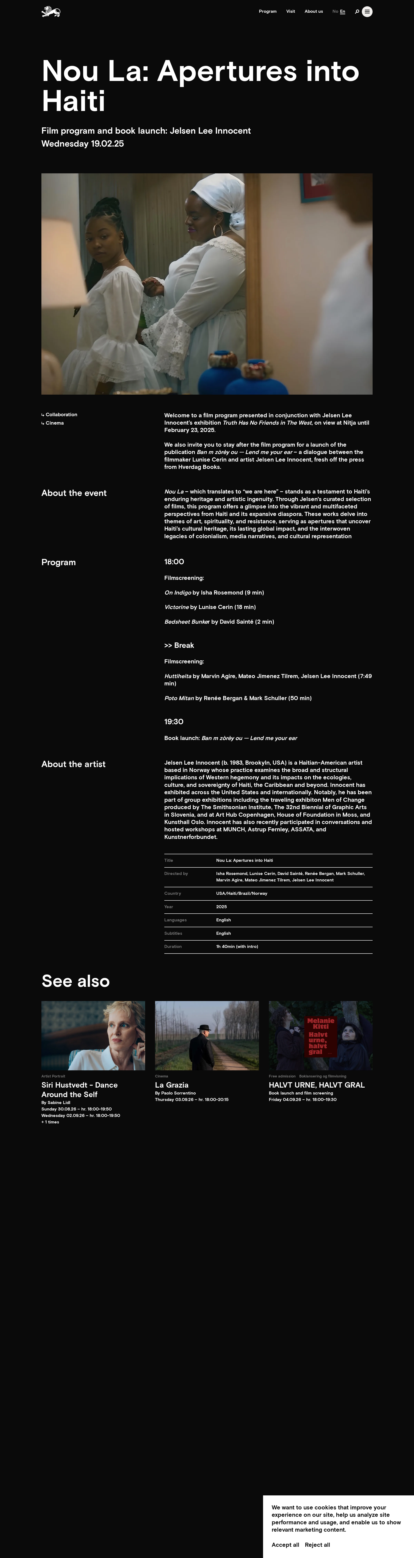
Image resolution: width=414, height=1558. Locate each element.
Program (268, 11)
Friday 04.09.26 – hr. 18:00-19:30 (303, 1099)
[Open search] (357, 11)
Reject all (317, 1545)
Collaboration (60, 414)
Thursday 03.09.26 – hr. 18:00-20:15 (192, 1099)
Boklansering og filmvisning (322, 1076)
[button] (93, 1122)
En (342, 11)
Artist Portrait (53, 1076)
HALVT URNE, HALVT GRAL (317, 1085)
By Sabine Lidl (55, 1103)
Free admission (282, 1076)
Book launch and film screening (301, 1093)
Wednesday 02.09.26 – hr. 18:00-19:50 (80, 1115)
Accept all (285, 1545)
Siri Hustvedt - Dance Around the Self (79, 1090)
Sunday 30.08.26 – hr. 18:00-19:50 (76, 1109)
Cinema (54, 423)
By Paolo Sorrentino (175, 1093)
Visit (290, 11)
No (335, 11)
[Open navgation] (367, 11)
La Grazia (172, 1085)
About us (314, 11)
